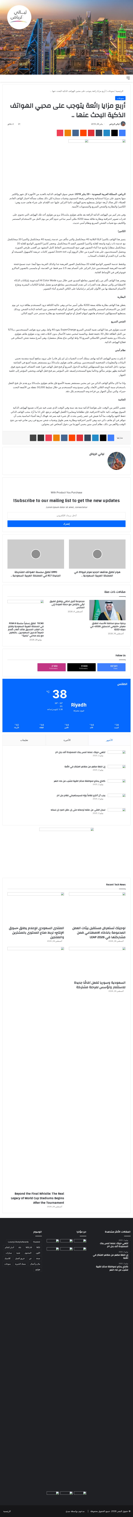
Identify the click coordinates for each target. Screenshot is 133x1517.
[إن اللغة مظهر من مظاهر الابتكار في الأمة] (117, 771)
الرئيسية (120, 91)
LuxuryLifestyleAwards (18, 1242)
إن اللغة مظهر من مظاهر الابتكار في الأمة (85, 767)
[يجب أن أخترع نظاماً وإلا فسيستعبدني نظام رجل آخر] (117, 800)
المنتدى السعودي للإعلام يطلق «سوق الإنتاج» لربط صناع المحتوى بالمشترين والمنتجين (36, 932)
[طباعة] (33, 438)
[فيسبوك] (122, 133)
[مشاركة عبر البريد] (41, 438)
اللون (38, 1253)
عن (30, 1258)
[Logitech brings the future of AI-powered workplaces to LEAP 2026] (80, 1242)
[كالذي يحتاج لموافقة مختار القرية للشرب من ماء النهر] (117, 785)
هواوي (37, 1269)
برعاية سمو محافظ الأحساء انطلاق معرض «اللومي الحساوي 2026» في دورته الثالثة (108, 626)
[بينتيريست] (91, 133)
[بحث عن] (122, 77)
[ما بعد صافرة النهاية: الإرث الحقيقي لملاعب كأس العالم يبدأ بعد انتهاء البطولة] (53, 1368)
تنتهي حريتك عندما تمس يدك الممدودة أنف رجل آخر (80, 752)
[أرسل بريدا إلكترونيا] (108, 124)
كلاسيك (8, 1258)
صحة (38, 1258)
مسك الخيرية (20, 1264)
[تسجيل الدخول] (111, 77)
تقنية (18, 1253)
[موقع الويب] (102, 459)
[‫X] (114, 133)
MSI (38, 1247)
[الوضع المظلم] (116, 77)
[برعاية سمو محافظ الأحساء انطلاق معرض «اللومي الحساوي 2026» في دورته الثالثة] (107, 610)
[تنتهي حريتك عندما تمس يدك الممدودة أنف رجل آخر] (117, 756)
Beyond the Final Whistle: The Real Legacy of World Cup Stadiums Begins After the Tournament (37, 1198)
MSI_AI (29, 1247)
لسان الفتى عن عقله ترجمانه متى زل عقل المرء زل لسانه (78, 810)
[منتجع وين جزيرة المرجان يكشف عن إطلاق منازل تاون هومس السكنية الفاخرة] (53, 1494)
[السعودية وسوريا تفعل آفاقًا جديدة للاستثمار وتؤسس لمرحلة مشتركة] (97, 963)
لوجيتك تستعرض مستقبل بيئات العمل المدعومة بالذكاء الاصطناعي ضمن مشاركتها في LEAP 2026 (99, 932)
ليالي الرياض (114, 124)
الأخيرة (67, 740)
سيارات (9, 1253)
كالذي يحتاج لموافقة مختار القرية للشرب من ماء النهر (79, 781)
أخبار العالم (9, 1247)
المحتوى (28, 1253)
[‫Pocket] (60, 133)
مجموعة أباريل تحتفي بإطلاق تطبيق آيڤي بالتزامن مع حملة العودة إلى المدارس (67, 604)
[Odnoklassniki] (68, 133)
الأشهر (109, 740)
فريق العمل (19, 1258)
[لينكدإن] (106, 133)
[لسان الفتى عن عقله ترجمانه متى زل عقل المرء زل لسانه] (117, 814)
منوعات (110, 91)
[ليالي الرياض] (66, 37)
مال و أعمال (35, 1264)
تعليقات (24, 740)
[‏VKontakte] (75, 133)
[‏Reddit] (83, 133)
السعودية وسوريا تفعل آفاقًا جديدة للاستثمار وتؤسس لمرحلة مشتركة (100, 985)
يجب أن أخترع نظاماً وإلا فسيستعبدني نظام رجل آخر (81, 795)
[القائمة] (128, 77)
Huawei (36, 1242)
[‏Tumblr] (99, 133)
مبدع (68, 1511)
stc (19, 1247)
